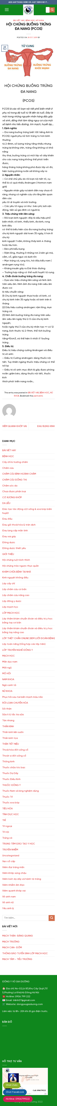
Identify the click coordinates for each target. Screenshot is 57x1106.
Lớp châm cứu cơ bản (14, 589)
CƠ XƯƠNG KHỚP (12, 497)
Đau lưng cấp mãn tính (15, 530)
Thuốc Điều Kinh (11, 779)
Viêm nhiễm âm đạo (13, 885)
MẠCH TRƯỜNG (10, 941)
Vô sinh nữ (8, 902)
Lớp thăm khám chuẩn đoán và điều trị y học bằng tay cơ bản (27, 620)
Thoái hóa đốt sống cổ (15, 750)
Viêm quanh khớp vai (14, 890)
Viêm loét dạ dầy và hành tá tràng (21, 879)
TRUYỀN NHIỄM (10, 849)
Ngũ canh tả (9, 685)
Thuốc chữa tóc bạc (13, 767)
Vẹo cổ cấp (8, 861)
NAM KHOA (8, 679)
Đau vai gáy (9, 536)
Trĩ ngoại (7, 826)
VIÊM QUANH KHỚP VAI (14, 426)
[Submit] (52, 9)
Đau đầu (7, 519)
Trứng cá (7, 838)
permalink (38, 396)
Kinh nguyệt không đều (15, 577)
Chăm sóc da (9, 485)
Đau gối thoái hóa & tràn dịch (19, 525)
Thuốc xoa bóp (10, 802)
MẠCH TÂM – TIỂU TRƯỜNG (17, 959)
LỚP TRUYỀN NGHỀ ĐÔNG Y (17, 650)
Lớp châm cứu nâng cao (15, 595)
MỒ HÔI (6, 673)
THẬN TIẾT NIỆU (10, 744)
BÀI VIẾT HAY (18, 20)
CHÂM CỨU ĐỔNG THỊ (14, 480)
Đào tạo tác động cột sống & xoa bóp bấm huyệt (27, 511)
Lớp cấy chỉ (8, 583)
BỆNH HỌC (30, 20)
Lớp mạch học (10, 607)
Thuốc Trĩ (7, 797)
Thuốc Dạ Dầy (10, 773)
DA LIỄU (6, 503)
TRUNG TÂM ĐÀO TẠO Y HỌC (18, 843)
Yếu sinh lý (8, 908)
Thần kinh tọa (10, 738)
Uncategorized (10, 855)
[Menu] (6, 9)
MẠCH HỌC (8, 656)
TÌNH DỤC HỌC (10, 814)
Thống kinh (8, 761)
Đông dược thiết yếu (14, 548)
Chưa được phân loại (14, 491)
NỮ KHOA (40, 20)
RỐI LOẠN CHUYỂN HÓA (15, 703)
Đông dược (8, 542)
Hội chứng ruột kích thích (16, 560)
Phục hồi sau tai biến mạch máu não (22, 697)
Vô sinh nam (9, 896)
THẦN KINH (8, 726)
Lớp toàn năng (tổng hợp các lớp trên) (23, 644)
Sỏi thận (7, 709)
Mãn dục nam (9, 661)
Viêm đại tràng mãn (13, 867)
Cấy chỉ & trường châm (15, 462)
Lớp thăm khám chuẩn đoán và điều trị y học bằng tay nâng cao (27, 630)
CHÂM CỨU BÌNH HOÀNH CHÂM (19, 474)
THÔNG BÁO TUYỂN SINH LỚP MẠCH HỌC (25, 953)
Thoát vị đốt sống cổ (14, 756)
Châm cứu (8, 468)
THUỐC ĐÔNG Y (11, 785)
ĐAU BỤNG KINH (46, 426)
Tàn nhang (8, 720)
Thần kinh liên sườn (13, 732)
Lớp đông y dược (11, 601)
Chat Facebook (15, 1092)
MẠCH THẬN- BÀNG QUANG (17, 936)
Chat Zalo (11, 1085)
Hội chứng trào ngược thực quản (20, 566)
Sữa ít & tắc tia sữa (13, 714)
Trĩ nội (5, 832)
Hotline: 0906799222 (18, 1099)
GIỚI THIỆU (8, 554)
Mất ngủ (7, 667)
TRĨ (4, 820)
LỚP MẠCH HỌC (11, 613)
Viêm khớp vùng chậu (14, 873)
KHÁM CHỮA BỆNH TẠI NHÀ (16, 572)
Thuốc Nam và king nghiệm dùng (20, 791)
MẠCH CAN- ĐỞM (12, 947)
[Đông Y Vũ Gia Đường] (28, 10)
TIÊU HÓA (7, 808)
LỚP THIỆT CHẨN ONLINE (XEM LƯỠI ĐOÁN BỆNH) (28, 638)
